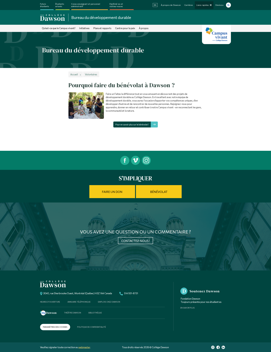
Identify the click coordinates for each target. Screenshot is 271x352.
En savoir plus (187, 307)
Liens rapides (203, 5)
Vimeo (135, 160)
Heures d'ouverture (50, 302)
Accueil (74, 74)
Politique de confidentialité (91, 327)
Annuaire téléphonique (78, 302)
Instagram (146, 160)
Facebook (124, 160)
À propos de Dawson (171, 5)
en (155, 5)
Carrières (188, 5)
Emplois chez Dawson (109, 302)
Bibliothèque (95, 312)
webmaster (84, 347)
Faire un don (112, 191)
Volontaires (91, 74)
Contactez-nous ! (135, 240)
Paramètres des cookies (55, 327)
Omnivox (219, 5)
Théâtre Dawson (72, 312)
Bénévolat (159, 191)
